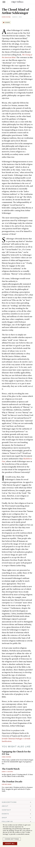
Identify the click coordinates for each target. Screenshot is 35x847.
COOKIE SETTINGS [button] (12, 839)
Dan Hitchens (6, 784)
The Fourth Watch (11, 768)
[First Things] (17, 2)
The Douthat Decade (12, 781)
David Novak (6, 17)
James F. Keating (7, 771)
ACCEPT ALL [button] (10, 843)
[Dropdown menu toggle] (17, 802)
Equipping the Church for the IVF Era (16, 752)
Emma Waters (6, 757)
